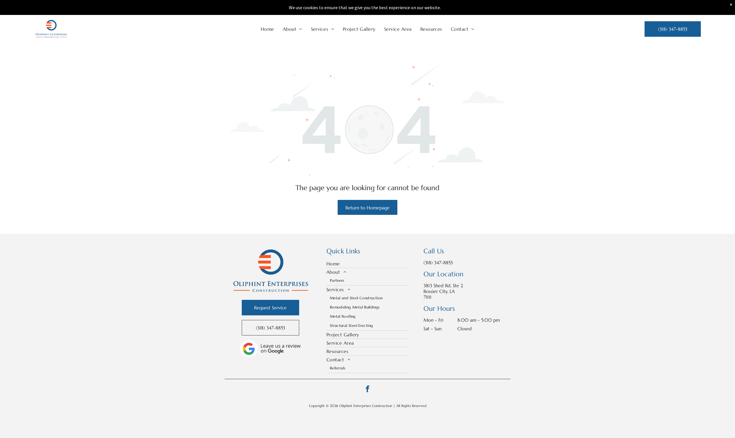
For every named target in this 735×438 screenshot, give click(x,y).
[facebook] (367, 389)
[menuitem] (267, 29)
